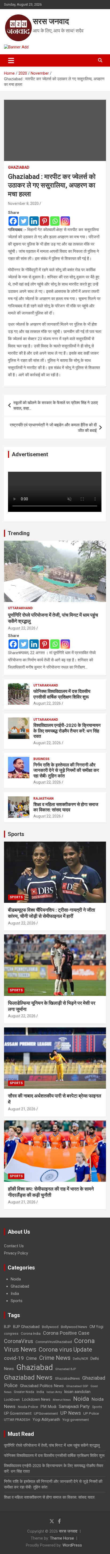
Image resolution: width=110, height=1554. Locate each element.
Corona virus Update (65, 1349)
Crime (31, 1358)
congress (11, 1334)
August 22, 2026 (22, 628)
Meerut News (62, 1400)
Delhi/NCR (80, 1359)
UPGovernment (46, 1413)
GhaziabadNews (67, 1378)
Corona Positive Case (66, 1333)
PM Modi (48, 1406)
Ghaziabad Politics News (42, 1385)
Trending (19, 533)
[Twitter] (23, 221)
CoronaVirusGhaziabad (54, 1342)
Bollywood (50, 1327)
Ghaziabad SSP (77, 1386)
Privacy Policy (16, 1253)
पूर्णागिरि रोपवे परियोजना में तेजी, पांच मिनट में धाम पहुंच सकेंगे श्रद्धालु (52, 1445)
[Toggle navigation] (11, 60)
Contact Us (14, 1246)
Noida (16, 1279)
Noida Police (28, 1407)
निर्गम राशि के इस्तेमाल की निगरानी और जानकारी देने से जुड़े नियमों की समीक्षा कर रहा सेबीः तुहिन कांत (66, 770)
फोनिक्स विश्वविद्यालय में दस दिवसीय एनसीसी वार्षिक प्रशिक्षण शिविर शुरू (61, 694)
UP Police (91, 1413)
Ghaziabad (18, 167)
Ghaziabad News (28, 1377)
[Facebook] (13, 221)
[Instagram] (65, 221)
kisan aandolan (77, 1391)
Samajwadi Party (74, 1406)
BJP (7, 1327)
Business (41, 759)
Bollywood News (74, 1327)
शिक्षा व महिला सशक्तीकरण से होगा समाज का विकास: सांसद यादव (65, 807)
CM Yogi (96, 1327)
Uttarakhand (20, 608)
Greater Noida (24, 1392)
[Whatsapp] (55, 221)
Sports (16, 834)
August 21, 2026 (22, 1109)
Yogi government (75, 1420)
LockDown (12, 1400)
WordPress (72, 1545)
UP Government (18, 1413)
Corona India (31, 1334)
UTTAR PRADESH (17, 1420)
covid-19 (14, 1358)
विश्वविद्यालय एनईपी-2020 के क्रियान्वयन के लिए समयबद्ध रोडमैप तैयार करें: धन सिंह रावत (67, 731)
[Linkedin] (34, 221)
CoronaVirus (18, 1341)
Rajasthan (43, 798)
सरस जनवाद (51, 21)
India (15, 1293)
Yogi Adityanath (46, 1419)
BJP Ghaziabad (26, 1326)
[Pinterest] (44, 221)
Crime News (54, 1358)
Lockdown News (36, 1399)
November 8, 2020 (23, 203)
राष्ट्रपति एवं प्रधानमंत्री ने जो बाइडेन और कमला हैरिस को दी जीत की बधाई (53, 428)
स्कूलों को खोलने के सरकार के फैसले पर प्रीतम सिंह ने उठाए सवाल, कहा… (55, 405)
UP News (70, 1413)
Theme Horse (62, 1538)
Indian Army (54, 1392)
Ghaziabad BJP (65, 1369)
